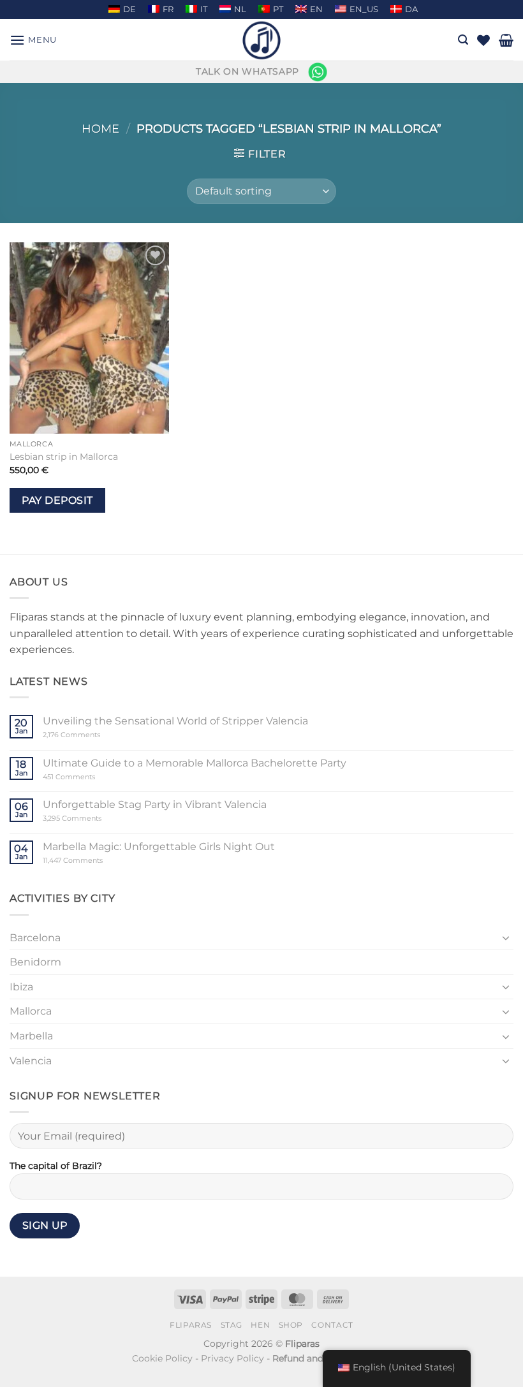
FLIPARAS (191, 1325)
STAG (231, 1325)
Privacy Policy (232, 1358)
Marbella (31, 1036)
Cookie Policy (162, 1358)
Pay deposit (57, 500)
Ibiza (21, 987)
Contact (332, 1325)
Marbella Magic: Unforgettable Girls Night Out (159, 846)
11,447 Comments (97, 860)
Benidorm (35, 962)
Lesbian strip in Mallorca (64, 456)
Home (100, 128)
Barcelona (35, 938)
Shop (291, 1325)
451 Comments (91, 777)
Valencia (31, 1061)
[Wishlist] (483, 40)
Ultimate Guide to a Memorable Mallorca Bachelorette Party (194, 763)
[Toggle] (505, 937)
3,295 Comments (96, 818)
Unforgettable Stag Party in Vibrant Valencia (155, 804)
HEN (260, 1325)
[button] (33, 39)
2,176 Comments (91, 735)
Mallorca (31, 1011)
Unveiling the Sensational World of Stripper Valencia (175, 721)
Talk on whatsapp (247, 71)
